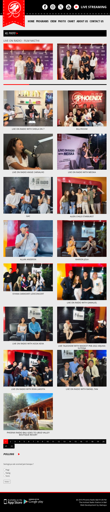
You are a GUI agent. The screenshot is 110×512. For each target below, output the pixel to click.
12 (59, 441)
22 (12, 446)
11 (53, 441)
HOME (31, 21)
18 (92, 441)
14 (70, 441)
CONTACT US (97, 21)
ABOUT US (82, 21)
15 (75, 441)
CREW (53, 21)
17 (87, 441)
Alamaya (103, 505)
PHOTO (62, 21)
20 (103, 441)
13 (64, 441)
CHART (71, 21)
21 (6, 446)
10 (48, 441)
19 (98, 441)
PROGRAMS (42, 21)
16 (81, 441)
